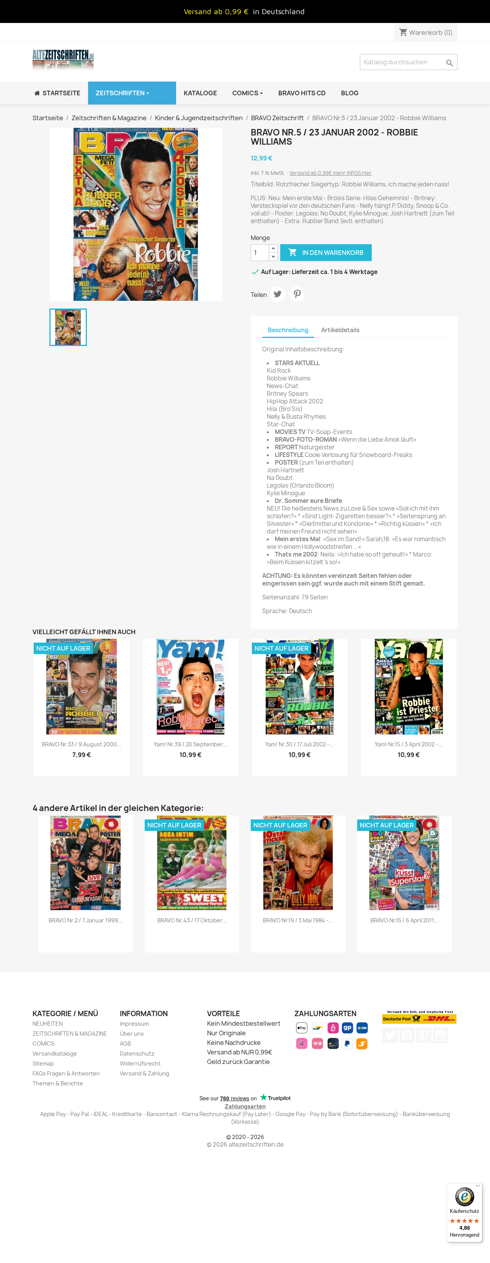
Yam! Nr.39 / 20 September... (190, 744)
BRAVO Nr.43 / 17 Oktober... (192, 920)
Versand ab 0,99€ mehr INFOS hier (330, 173)
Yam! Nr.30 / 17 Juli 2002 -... (299, 744)
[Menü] (477, 1187)
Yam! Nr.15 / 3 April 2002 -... (409, 744)
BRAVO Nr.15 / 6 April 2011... (404, 920)
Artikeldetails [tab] (340, 330)
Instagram (440, 1035)
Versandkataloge (55, 1053)
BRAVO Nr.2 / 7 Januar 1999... (85, 920)
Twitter (390, 1035)
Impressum (134, 1023)
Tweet (277, 294)
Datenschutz (137, 1053)
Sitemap (43, 1063)
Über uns (132, 1033)
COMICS (43, 1043)
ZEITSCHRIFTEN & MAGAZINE (70, 1033)
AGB (125, 1043)
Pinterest (297, 294)
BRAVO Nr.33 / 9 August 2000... (81, 744)
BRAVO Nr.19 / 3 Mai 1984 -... (298, 920)
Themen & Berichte (58, 1083)
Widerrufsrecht (140, 1063)
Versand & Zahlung (144, 1073)
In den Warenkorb (326, 252)
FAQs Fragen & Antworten (66, 1073)
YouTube (407, 1035)
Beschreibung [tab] (288, 330)
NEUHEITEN (48, 1023)
